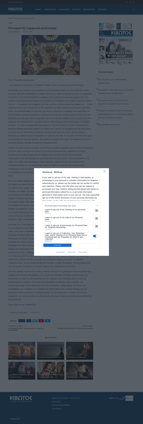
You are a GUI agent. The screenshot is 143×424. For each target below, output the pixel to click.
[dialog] (71, 212)
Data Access (71, 252)
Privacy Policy (82, 252)
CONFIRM (57, 245)
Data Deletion (60, 252)
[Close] (105, 172)
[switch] (95, 210)
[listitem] (71, 206)
